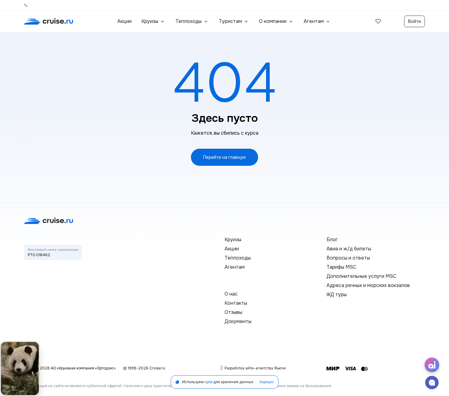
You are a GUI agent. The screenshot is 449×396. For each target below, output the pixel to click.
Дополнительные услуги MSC (361, 276)
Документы (237, 321)
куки (209, 381)
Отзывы (233, 312)
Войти (414, 21)
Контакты (235, 303)
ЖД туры (337, 294)
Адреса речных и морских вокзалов (368, 285)
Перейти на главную (224, 157)
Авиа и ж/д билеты (349, 248)
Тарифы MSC (341, 267)
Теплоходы (237, 258)
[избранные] (378, 21)
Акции (124, 21)
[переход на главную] (48, 21)
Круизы (232, 239)
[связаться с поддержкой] (432, 382)
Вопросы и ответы (348, 258)
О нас (231, 294)
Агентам (234, 267)
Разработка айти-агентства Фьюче (255, 368)
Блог (332, 239)
